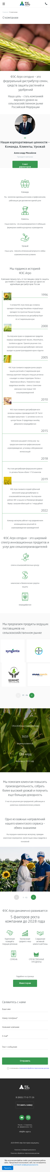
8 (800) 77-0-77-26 (25, 1097)
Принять (7, 1168)
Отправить (25, 1061)
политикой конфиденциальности (25, 1165)
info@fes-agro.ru (25, 1132)
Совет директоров (25, 165)
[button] (31, 695)
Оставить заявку (24, 1105)
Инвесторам (25, 983)
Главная (5, 12)
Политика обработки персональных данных (25, 1153)
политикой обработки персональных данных (34, 1068)
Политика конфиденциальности (25, 1150)
